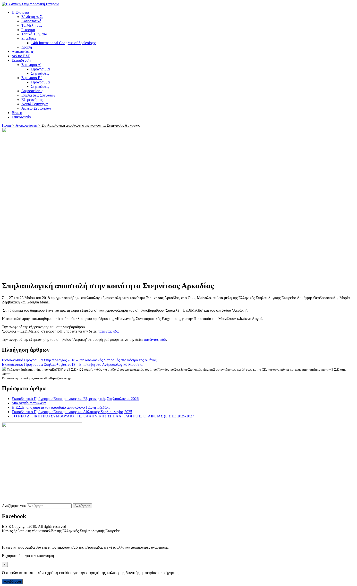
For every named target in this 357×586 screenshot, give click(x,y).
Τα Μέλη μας (31, 25)
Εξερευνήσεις (32, 100)
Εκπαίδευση (21, 60)
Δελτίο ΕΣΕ (21, 56)
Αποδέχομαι (12, 581)
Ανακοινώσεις (23, 51)
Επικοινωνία (21, 117)
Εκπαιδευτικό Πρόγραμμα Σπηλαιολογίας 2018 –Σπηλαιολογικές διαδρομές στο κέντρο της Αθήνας (79, 360)
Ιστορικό (28, 30)
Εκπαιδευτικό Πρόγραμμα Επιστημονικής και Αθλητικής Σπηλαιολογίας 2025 (72, 412)
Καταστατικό (31, 21)
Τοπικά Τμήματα (34, 34)
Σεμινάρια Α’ (31, 65)
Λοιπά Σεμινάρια (34, 104)
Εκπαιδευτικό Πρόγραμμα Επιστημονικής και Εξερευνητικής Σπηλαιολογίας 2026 (75, 399)
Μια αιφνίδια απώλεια (29, 403)
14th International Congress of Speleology (63, 43)
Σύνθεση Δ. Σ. (32, 17)
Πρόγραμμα (40, 69)
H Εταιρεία (20, 12)
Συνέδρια (28, 38)
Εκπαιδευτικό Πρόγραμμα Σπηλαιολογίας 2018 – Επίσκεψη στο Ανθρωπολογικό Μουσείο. (72, 364)
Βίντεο (17, 113)
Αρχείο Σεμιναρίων (36, 108)
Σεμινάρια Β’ (31, 78)
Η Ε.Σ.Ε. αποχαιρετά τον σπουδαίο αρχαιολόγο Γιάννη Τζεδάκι (61, 407)
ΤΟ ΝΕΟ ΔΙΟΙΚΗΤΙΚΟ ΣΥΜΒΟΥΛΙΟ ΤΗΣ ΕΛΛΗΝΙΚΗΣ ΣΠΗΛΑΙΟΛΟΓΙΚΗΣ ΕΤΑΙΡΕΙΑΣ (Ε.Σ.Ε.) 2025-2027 (103, 416)
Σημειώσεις (40, 73)
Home (6, 125)
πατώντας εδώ (108, 331)
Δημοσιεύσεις (32, 91)
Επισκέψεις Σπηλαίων (38, 95)
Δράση (26, 47)
